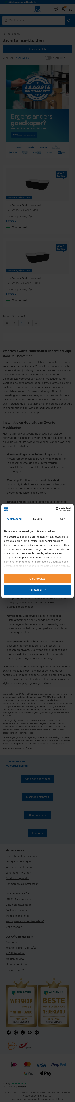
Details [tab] (37, 518)
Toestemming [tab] (13, 518)
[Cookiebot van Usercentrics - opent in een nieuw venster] (55, 509)
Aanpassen (35, 589)
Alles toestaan (37, 578)
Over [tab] (62, 518)
